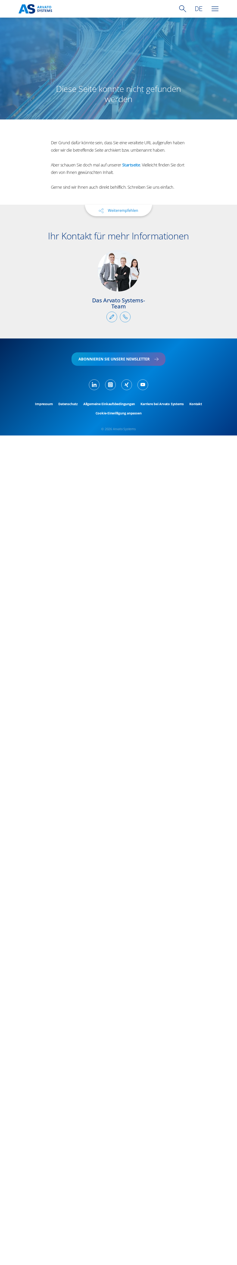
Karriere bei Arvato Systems (162, 404)
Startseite (131, 165)
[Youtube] (142, 384)
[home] (35, 9)
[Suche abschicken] (182, 8)
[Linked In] (94, 384)
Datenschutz (68, 404)
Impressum (44, 404)
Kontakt (195, 404)
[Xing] (126, 384)
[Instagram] (110, 384)
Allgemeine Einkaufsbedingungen (109, 404)
